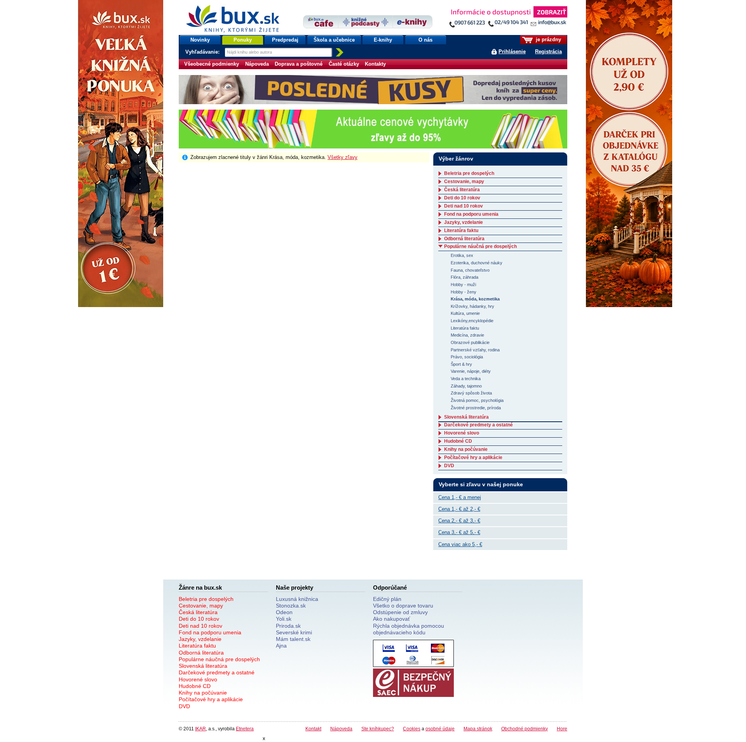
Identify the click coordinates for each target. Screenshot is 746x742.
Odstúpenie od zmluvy (400, 612)
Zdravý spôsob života (471, 393)
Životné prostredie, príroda (476, 407)
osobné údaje (440, 728)
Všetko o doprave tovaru (403, 605)
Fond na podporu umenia (471, 214)
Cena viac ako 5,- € (460, 544)
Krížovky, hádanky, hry (472, 306)
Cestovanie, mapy (464, 181)
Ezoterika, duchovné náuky (476, 262)
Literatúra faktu (461, 230)
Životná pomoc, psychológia (477, 400)
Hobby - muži (463, 284)
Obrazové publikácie (470, 342)
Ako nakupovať (391, 619)
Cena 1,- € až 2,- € (459, 509)
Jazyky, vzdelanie (463, 222)
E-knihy (383, 40)
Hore (562, 728)
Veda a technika (466, 378)
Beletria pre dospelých (469, 173)
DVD (449, 465)
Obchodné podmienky (524, 728)
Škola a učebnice (334, 40)
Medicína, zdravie (467, 335)
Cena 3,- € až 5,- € (459, 532)
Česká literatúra (462, 189)
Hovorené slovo (461, 433)
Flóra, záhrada (464, 277)
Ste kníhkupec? (377, 728)
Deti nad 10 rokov (463, 206)
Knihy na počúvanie (466, 449)
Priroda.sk (288, 626)
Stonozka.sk (291, 605)
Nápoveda (257, 64)
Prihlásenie (512, 51)
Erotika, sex (462, 255)
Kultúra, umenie (465, 313)
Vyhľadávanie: (203, 52)
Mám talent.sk (293, 639)
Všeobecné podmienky (211, 64)
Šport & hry (461, 364)
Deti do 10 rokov (462, 198)
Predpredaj (285, 40)
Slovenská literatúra (466, 417)
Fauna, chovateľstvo (470, 270)
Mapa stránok (478, 728)
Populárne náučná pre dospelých (480, 246)
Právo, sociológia (467, 356)
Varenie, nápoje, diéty (471, 371)
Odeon (284, 612)
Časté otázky (344, 64)
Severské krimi (294, 632)
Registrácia (548, 51)
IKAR (200, 728)
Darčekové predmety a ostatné (478, 425)
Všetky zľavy (342, 157)
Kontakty (375, 64)
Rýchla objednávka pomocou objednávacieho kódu (408, 629)
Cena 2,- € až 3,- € (459, 521)
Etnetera (245, 728)
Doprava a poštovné (298, 64)
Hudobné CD (458, 441)
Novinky (200, 40)
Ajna (281, 645)
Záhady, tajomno (466, 386)
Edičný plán (387, 599)
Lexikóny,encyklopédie (472, 320)
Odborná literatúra (464, 238)
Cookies (411, 728)
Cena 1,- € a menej (459, 497)
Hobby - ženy (463, 292)
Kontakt (313, 728)
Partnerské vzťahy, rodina (475, 349)
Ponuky (243, 40)
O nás (425, 40)
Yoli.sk (283, 619)
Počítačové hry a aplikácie (473, 457)
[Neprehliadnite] (507, 18)
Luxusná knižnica (297, 599)
